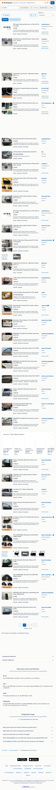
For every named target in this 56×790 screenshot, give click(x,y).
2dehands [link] (40, 772)
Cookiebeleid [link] (27, 768)
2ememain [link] (48, 772)
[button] (47, 2)
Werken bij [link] (18, 772)
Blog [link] (6, 765)
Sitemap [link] (28, 775)
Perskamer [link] (26, 772)
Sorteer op (40, 12)
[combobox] (10, 7)
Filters (6, 19)
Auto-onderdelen (14, 19)
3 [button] (31, 625)
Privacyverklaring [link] (17, 768)
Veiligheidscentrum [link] (31, 2)
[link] (6, 2)
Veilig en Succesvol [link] (28, 765)
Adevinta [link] (33, 772)
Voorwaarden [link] (23, 2)
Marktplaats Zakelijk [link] (15, 765)
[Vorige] (21, 625)
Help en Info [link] (38, 765)
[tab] (31, 15)
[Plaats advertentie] (52, 2)
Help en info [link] (16, 2)
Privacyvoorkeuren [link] (38, 768)
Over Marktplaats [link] (9, 772)
